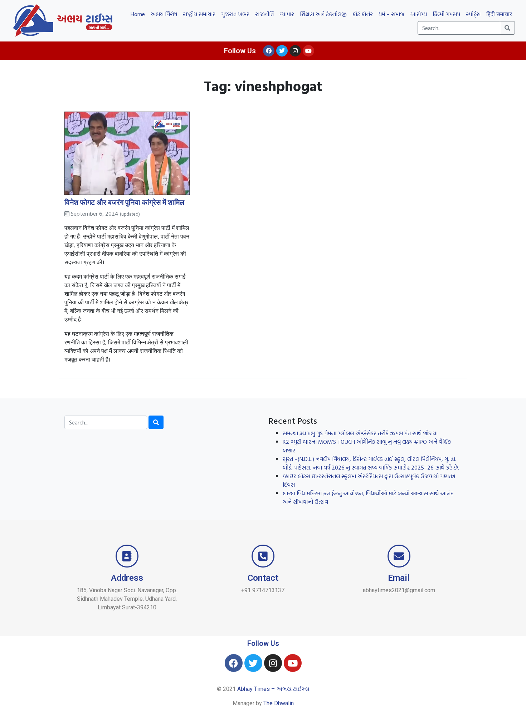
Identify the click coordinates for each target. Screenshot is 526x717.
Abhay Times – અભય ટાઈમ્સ (273, 689)
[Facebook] (268, 51)
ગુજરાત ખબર (235, 14)
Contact (263, 578)
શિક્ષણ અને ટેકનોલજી (323, 14)
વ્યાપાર (286, 14)
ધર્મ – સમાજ (391, 14)
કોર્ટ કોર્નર (362, 14)
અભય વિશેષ (164, 14)
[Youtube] (308, 51)
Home (138, 14)
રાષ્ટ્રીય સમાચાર (199, 14)
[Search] (156, 422)
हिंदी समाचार (499, 14)
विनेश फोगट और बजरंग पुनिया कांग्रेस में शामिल (124, 202)
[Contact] (263, 556)
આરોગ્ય (418, 14)
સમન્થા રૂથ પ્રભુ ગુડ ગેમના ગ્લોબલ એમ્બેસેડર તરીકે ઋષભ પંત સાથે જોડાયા (360, 433)
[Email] (399, 556)
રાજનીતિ (264, 14)
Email (399, 578)
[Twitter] (282, 51)
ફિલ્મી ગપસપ (446, 14)
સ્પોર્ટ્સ (473, 14)
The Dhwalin (278, 703)
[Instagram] (295, 51)
